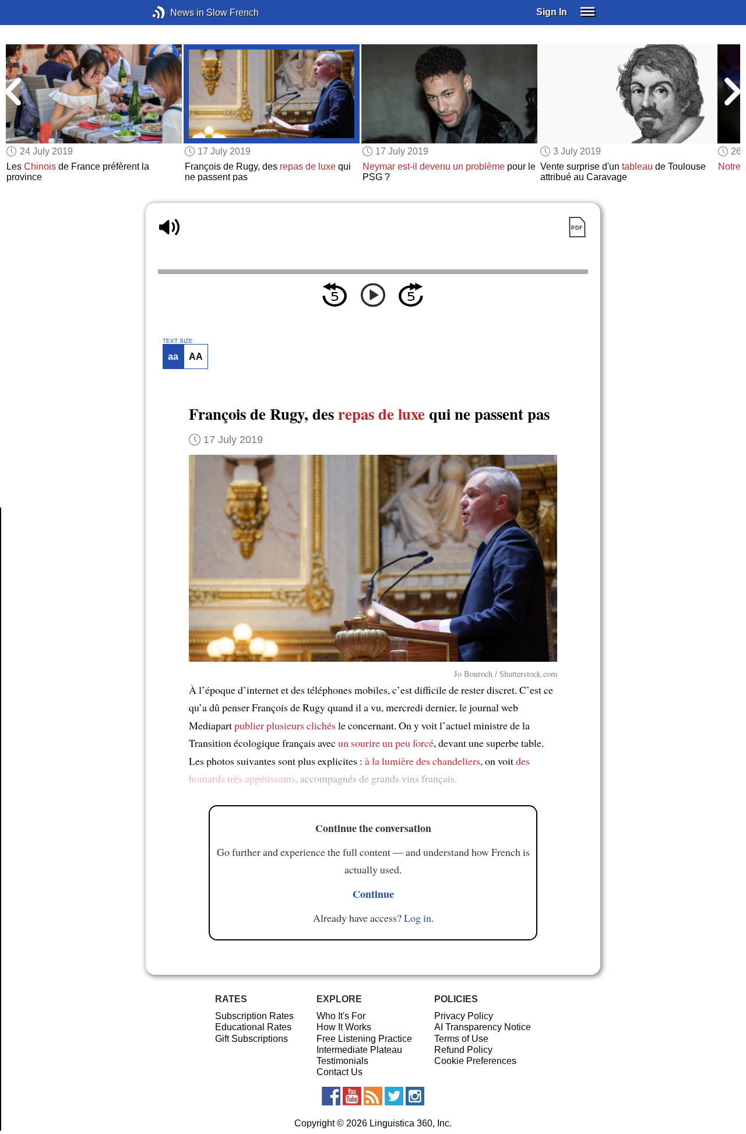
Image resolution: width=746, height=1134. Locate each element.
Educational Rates (253, 1027)
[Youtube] (352, 1096)
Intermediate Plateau (359, 1050)
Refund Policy (463, 1050)
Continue (373, 893)
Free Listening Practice (364, 1039)
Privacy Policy (463, 1016)
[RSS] (373, 1096)
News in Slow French (176, 12)
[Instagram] (415, 1096)
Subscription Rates (254, 1016)
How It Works (343, 1027)
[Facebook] (331, 1096)
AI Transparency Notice (482, 1027)
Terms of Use (461, 1039)
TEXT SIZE (178, 341)
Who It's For (340, 1016)
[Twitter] (394, 1096)
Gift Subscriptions (251, 1039)
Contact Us (339, 1072)
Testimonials (342, 1061)
